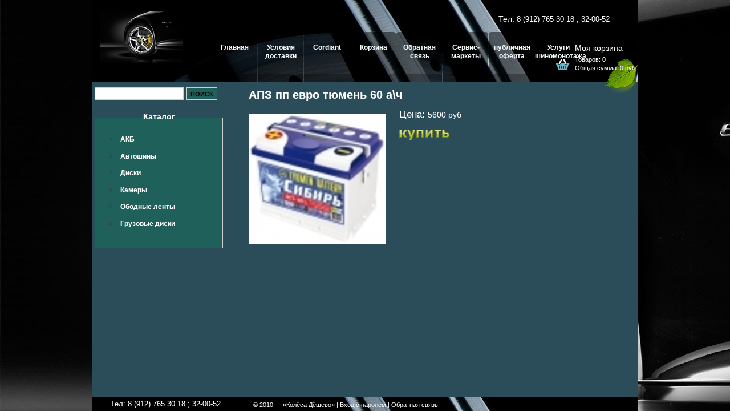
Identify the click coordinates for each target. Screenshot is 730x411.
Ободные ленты (147, 207)
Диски (130, 173)
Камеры (133, 190)
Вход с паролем (363, 404)
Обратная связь (414, 404)
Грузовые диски (147, 224)
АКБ (127, 139)
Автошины (138, 156)
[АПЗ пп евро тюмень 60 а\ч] (317, 178)
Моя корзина (599, 48)
